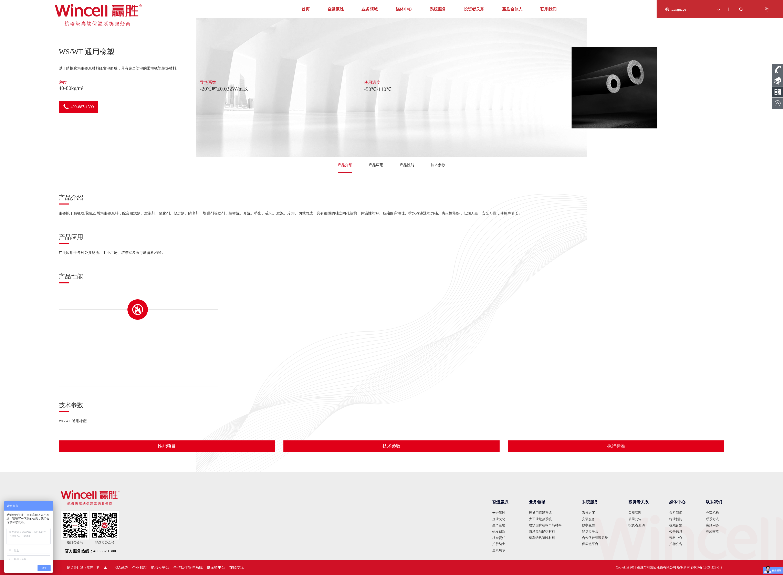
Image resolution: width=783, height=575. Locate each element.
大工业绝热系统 (540, 519)
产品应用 (376, 165)
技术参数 (438, 165)
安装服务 (588, 519)
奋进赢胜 (335, 9)
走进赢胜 (498, 512)
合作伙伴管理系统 (595, 538)
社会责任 (498, 538)
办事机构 (712, 512)
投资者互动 (636, 525)
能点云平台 (590, 531)
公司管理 (634, 512)
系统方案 (588, 512)
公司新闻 (675, 512)
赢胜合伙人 (512, 9)
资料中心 (675, 538)
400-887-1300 (82, 106)
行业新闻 (675, 519)
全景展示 (498, 550)
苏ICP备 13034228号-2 (706, 567)
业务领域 (370, 9)
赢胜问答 (712, 525)
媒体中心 (404, 9)
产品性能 (407, 165)
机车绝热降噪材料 (542, 538)
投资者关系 (474, 9)
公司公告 (634, 519)
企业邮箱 (139, 567)
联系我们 (548, 9)
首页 (306, 9)
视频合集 (675, 525)
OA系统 (121, 567)
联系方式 (712, 519)
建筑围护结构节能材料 (545, 525)
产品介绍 (345, 165)
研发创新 (498, 531)
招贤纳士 (498, 544)
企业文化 (498, 519)
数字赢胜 (588, 525)
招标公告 (675, 544)
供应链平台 (590, 544)
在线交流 (712, 531)
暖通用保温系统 (540, 512)
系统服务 (438, 9)
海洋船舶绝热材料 (542, 531)
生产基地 (498, 525)
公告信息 (675, 531)
